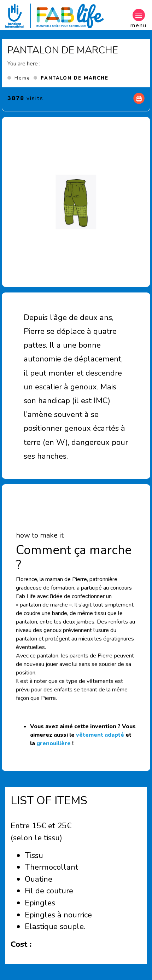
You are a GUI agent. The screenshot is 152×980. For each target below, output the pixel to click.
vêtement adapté (100, 735)
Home (22, 78)
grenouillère (53, 743)
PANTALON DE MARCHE (75, 78)
